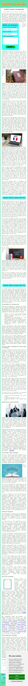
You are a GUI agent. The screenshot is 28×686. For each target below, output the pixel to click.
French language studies (17, 595)
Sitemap (2, 674)
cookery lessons (20, 626)
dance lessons (14, 623)
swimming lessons (12, 625)
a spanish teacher (22, 622)
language (4, 83)
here (5, 657)
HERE (18, 632)
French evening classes (14, 597)
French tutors (5, 296)
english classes (5, 622)
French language (12, 648)
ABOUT (18, 7)
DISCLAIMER (24, 7)
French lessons (11, 288)
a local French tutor (13, 300)
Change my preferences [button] (16, 681)
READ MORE (11, 450)
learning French (5, 438)
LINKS (15, 7)
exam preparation (9, 533)
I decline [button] (17, 678)
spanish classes (12, 627)
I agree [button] (16, 675)
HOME (12, 7)
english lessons (5, 624)
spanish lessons (21, 624)
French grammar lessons (15, 455)
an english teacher (22, 631)
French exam (6, 513)
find (5, 637)
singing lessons (21, 619)
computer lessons (20, 628)
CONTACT (21, 7)
